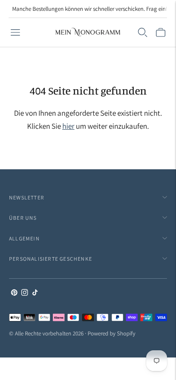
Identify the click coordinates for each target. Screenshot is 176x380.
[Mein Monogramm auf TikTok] (35, 293)
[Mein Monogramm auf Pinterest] (14, 293)
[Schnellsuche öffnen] (142, 32)
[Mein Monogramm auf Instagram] (24, 293)
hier (68, 126)
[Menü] (15, 32)
